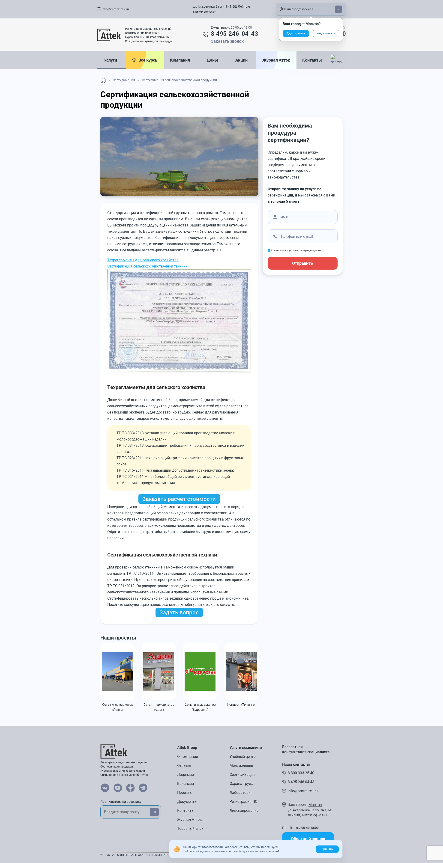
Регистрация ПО (243, 801)
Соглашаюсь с (297, 250)
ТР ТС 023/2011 (130, 458)
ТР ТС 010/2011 (140, 573)
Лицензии (185, 774)
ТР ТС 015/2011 (130, 470)
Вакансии (185, 783)
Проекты (184, 792)
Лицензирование (244, 810)
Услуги (110, 60)
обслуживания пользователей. (258, 851)
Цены (212, 60)
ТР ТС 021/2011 (130, 476)
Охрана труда (241, 783)
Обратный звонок (308, 838)
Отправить (302, 263)
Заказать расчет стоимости (179, 499)
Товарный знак (190, 828)
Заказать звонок (227, 41)
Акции (241, 60)
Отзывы (184, 765)
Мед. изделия (241, 765)
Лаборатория (241, 792)
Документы (187, 801)
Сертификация (242, 774)
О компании (187, 756)
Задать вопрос (179, 612)
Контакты (312, 60)
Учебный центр (243, 756)
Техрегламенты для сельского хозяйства (143, 260)
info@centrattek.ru (115, 9)
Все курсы (148, 60)
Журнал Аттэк (276, 60)
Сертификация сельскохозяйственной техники (147, 266)
